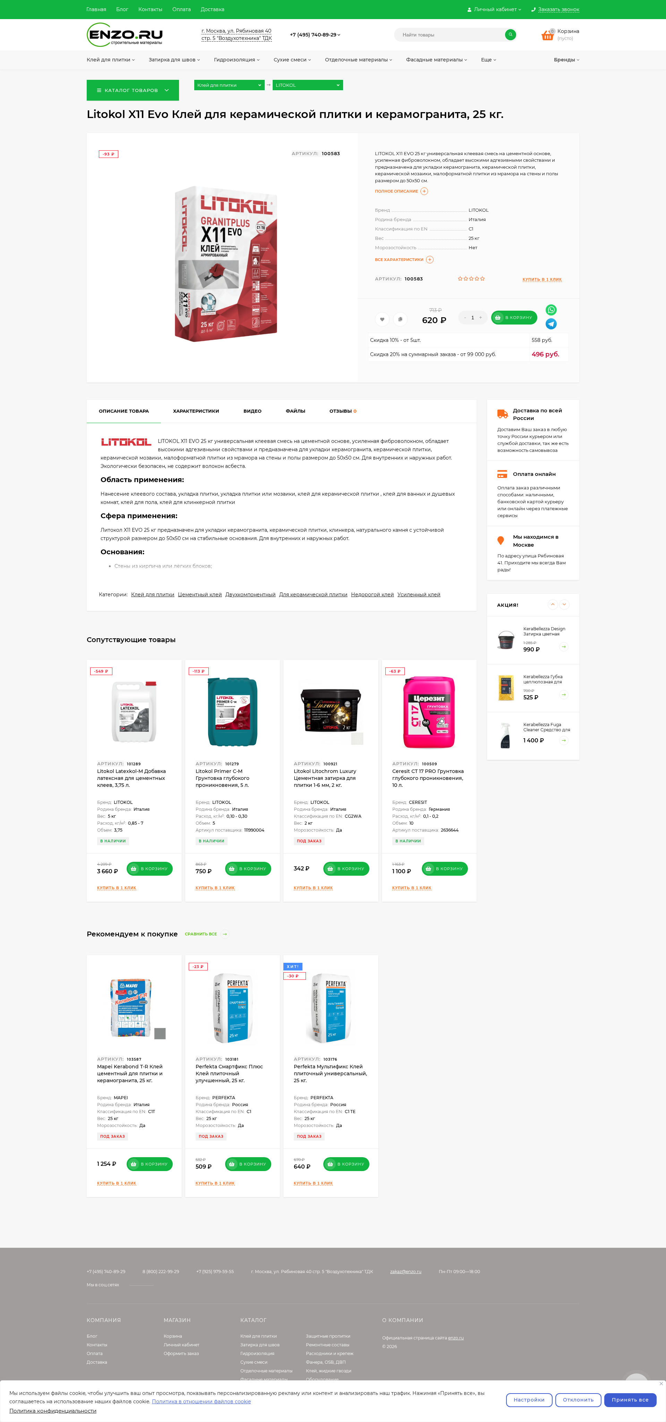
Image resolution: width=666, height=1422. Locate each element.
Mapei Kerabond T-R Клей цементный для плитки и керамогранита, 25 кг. (130, 1073)
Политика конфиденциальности (52, 1410)
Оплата (181, 9)
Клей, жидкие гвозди (328, 1370)
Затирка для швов (260, 1344)
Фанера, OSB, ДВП (326, 1362)
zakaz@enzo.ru (405, 1271)
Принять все (630, 1400)
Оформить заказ (181, 1353)
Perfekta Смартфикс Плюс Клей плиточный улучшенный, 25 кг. (229, 1073)
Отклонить (578, 1400)
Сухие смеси (253, 1362)
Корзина (173, 1336)
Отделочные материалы (266, 1370)
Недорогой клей (372, 594)
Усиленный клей (419, 594)
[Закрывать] (661, 1383)
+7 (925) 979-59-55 (215, 1271)
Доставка (212, 9)
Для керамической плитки (313, 594)
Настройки (529, 1400)
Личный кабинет (181, 1344)
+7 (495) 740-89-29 (313, 35)
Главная (96, 9)
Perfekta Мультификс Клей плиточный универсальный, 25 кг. (330, 1073)
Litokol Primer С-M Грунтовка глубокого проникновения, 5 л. (222, 778)
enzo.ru (456, 1337)
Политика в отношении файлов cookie (201, 1401)
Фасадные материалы (264, 1379)
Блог (122, 9)
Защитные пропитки (328, 1336)
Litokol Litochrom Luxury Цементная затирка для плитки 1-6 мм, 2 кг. (325, 778)
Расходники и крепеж (329, 1353)
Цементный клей (200, 594)
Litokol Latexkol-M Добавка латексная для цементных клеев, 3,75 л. (131, 778)
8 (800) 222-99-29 (161, 1271)
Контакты (150, 9)
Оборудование (322, 1379)
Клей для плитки (152, 594)
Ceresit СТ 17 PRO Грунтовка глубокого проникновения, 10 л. (428, 778)
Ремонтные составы (327, 1344)
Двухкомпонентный (250, 594)
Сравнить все (201, 934)
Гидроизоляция (257, 1353)
